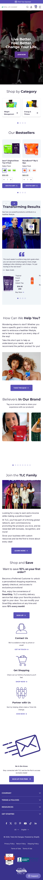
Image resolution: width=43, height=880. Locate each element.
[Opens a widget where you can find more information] (33, 876)
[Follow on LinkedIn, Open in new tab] (35, 823)
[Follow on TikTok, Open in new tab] (30, 823)
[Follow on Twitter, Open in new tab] (10, 823)
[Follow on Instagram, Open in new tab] (15, 823)
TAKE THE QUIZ (20, 388)
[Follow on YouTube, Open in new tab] (25, 823)
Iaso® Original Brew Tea (10, 162)
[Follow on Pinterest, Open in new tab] (20, 823)
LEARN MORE (19, 551)
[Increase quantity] (10, 179)
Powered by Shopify (32, 837)
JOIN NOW (21, 54)
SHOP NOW (20, 682)
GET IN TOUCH (20, 649)
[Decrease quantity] (4, 179)
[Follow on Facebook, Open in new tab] (6, 823)
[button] (17, 123)
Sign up (20, 615)
